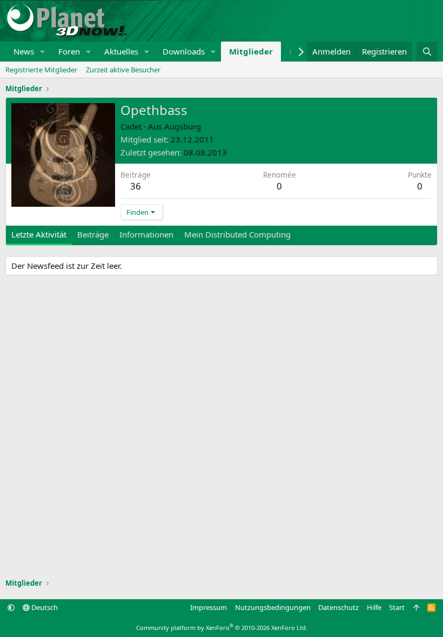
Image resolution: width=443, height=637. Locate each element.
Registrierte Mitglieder (41, 69)
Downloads (184, 51)
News (24, 51)
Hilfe (374, 607)
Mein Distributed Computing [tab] (237, 234)
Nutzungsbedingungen (273, 607)
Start (397, 607)
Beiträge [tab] (93, 234)
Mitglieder (251, 51)
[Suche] (427, 52)
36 (135, 186)
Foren (69, 51)
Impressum (208, 607)
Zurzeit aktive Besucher (123, 69)
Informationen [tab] (146, 234)
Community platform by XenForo (221, 628)
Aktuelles (121, 51)
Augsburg (182, 126)
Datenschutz (338, 607)
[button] (42, 52)
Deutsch (44, 607)
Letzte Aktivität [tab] (38, 234)
